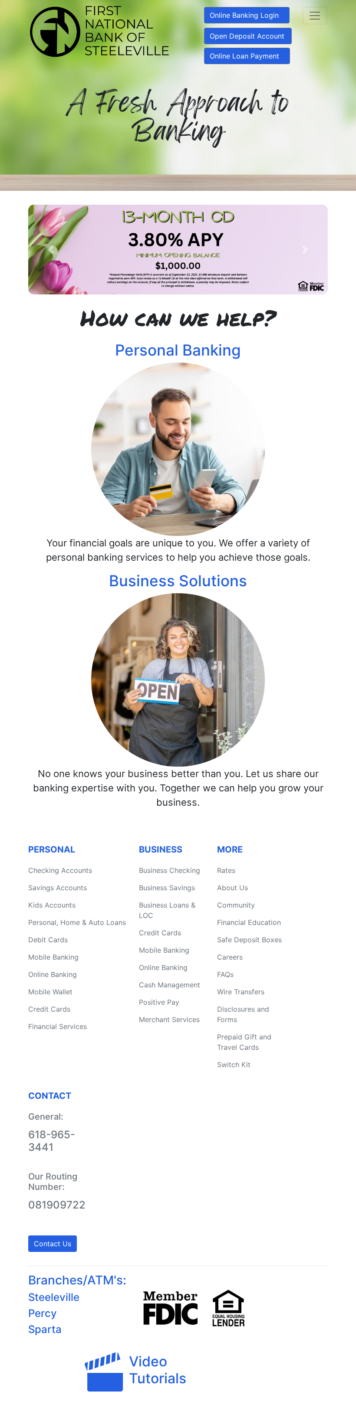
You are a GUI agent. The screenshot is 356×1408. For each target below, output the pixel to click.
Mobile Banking (53, 957)
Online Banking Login (244, 15)
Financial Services (57, 1026)
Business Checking (169, 870)
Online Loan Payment (244, 56)
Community (236, 905)
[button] (50, 249)
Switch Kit (234, 1064)
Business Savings (167, 887)
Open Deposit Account (247, 36)
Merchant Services (169, 1019)
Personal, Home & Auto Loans (77, 922)
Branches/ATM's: (77, 1280)
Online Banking (52, 974)
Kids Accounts (52, 905)
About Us (232, 887)
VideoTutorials (157, 1369)
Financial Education (249, 922)
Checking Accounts (60, 870)
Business (160, 849)
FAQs (225, 974)
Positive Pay (159, 1002)
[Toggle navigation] (315, 15)
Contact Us (52, 1243)
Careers (230, 957)
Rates (226, 870)
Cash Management (169, 984)
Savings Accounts (57, 887)
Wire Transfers (240, 991)
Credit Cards (49, 1009)
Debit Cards (48, 939)
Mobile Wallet (50, 991)
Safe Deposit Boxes (249, 939)
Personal (51, 849)
